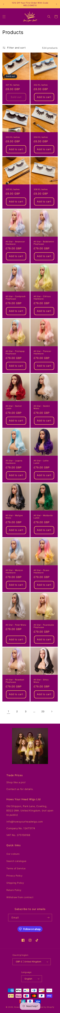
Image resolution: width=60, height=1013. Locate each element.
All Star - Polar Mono (16, 625)
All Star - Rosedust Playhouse (15, 680)
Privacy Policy (14, 875)
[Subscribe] (48, 917)
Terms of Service (16, 868)
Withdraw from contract (19, 897)
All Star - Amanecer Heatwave (15, 242)
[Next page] (51, 711)
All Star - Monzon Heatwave (14, 571)
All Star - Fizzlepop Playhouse (15, 352)
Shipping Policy (15, 882)
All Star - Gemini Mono (42, 407)
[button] (4, 16)
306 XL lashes (41, 189)
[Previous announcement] (3, 4)
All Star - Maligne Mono (14, 516)
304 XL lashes (41, 137)
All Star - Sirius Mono (41, 680)
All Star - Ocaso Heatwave (41, 571)
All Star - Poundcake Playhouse (44, 626)
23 (42, 711)
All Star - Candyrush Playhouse (16, 297)
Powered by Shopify (44, 1007)
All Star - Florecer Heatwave (42, 352)
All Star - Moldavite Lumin (43, 516)
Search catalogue (16, 861)
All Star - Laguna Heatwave (14, 461)
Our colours (13, 853)
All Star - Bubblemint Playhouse (44, 242)
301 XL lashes (13, 85)
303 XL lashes (13, 137)
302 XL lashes (41, 85)
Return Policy (13, 890)
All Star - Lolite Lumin (41, 461)
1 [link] (8, 711)
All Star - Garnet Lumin (14, 407)
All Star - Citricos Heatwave (42, 297)
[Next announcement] (56, 4)
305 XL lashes (13, 189)
